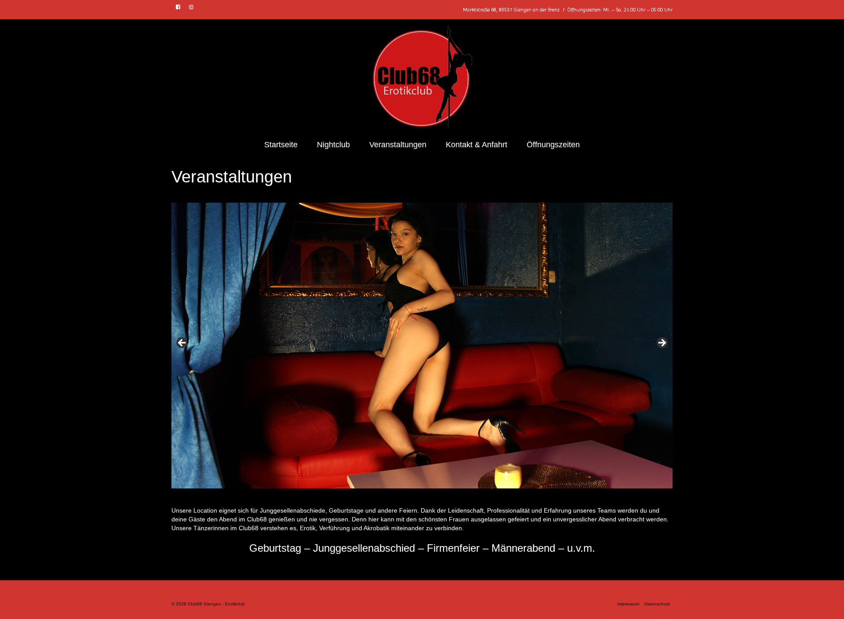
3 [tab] (356, 497)
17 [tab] (497, 497)
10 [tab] (427, 497)
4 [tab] (366, 497)
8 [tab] (406, 497)
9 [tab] (417, 497)
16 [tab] (487, 497)
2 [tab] (346, 497)
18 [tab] (508, 497)
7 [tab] (396, 497)
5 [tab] (376, 497)
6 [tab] (386, 497)
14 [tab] (467, 497)
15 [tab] (477, 497)
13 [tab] (457, 497)
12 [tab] (447, 497)
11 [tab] (437, 497)
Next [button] (661, 343)
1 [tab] (336, 497)
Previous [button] (182, 343)
